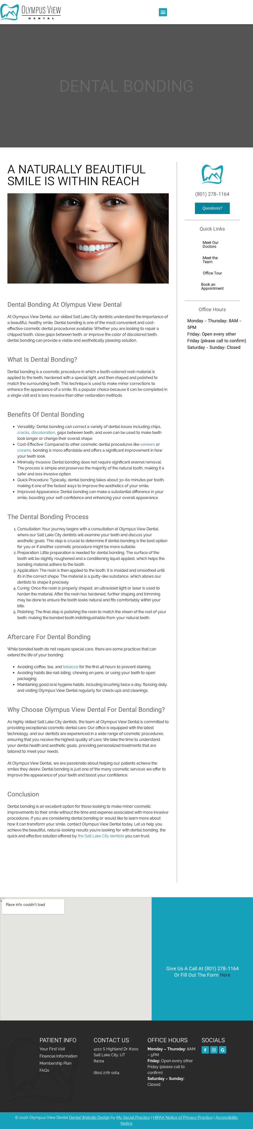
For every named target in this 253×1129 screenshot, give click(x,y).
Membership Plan (55, 1063)
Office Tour (212, 273)
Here (225, 975)
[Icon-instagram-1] (214, 1050)
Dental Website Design (89, 1117)
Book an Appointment (212, 287)
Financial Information (58, 1056)
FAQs (44, 1070)
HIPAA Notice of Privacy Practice (182, 1117)
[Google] (222, 1050)
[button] (163, 12)
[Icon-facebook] (205, 1050)
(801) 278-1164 (212, 194)
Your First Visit (52, 1049)
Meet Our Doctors (210, 245)
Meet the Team (210, 260)
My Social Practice (133, 1117)
